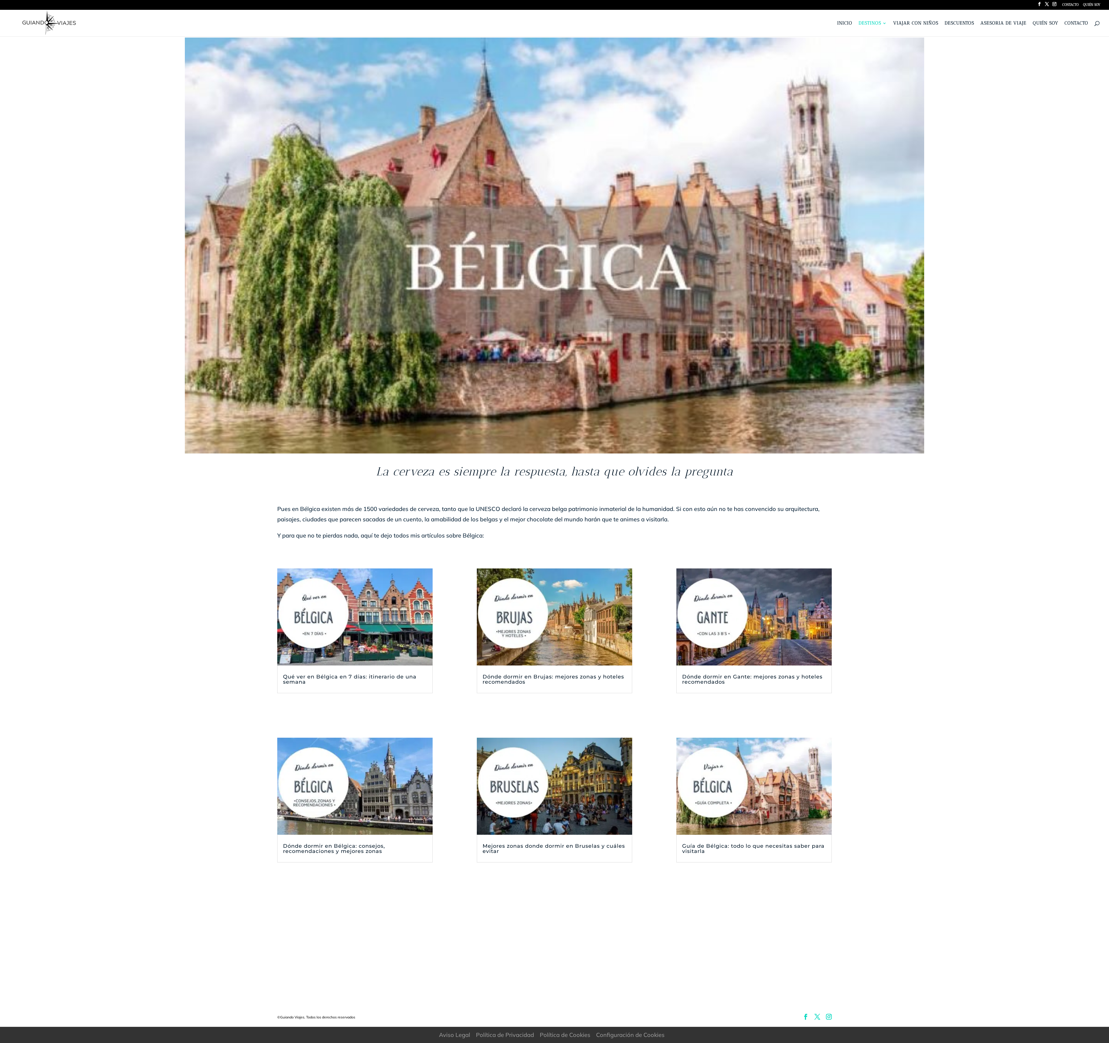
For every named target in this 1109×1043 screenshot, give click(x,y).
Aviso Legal (454, 1034)
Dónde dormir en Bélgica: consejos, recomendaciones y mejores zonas (334, 848)
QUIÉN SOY (1091, 5)
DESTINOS (870, 23)
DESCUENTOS (959, 23)
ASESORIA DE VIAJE (1003, 23)
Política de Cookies (565, 1034)
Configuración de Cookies (630, 1034)
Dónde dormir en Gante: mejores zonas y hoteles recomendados (752, 679)
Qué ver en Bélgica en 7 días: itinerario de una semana (349, 679)
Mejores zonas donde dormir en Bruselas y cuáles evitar (554, 848)
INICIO (844, 23)
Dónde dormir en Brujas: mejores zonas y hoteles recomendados (553, 679)
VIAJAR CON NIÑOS (915, 23)
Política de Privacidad (505, 1034)
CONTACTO (1070, 5)
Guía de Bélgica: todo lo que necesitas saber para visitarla (753, 848)
